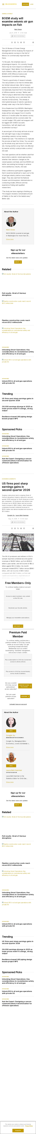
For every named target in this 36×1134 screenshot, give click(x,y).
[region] (18, 1127)
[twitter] (18, 42)
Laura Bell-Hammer (22, 515)
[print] (33, 42)
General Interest (7, 13)
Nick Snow (18, 29)
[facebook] (12, 42)
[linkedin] (15, 42)
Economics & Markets (9, 479)
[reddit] (21, 42)
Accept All (18, 1130)
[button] (3, 4)
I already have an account (18, 704)
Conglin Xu (11, 515)
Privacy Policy (29, 1126)
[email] (24, 42)
